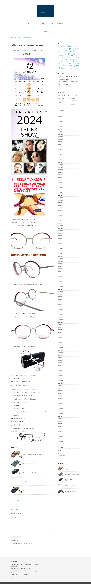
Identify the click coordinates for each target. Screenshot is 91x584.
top (28, 23)
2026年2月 (60, 129)
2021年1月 (60, 284)
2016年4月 (60, 428)
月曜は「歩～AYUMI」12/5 (63, 95)
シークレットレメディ (72, 53)
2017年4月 (60, 398)
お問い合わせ (60, 23)
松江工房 (63, 68)
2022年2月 (60, 251)
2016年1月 (60, 436)
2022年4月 (60, 246)
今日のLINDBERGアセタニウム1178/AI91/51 (33, 472)
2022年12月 (60, 225)
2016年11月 (60, 411)
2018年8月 (60, 357)
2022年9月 (60, 233)
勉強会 (72, 66)
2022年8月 (60, 235)
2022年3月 (60, 248)
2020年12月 (60, 286)
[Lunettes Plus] (45, 5)
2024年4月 (60, 185)
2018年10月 (60, 352)
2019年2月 (60, 342)
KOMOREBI (63, 46)
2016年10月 (60, 413)
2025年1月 (60, 162)
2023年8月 (60, 205)
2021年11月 (60, 258)
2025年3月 (60, 157)
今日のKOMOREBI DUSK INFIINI (30, 463)
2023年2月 (60, 220)
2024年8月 (60, 174)
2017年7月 (60, 390)
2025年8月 (60, 144)
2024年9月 (60, 172)
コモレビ (63, 53)
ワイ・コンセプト (67, 63)
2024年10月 (60, 169)
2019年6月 (60, 332)
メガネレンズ (61, 61)
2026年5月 (60, 121)
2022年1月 (60, 253)
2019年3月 (60, 340)
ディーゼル (63, 57)
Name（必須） (15, 509)
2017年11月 (60, 380)
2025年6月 (60, 149)
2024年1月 (60, 192)
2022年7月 (60, 238)
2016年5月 (60, 426)
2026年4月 (60, 124)
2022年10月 (60, 230)
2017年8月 (60, 388)
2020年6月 (60, 301)
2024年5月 (60, 182)
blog (43, 23)
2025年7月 (60, 146)
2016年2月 (60, 434)
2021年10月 (60, 261)
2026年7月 (60, 116)
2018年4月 (60, 367)
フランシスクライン (73, 59)
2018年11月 (60, 350)
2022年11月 (60, 228)
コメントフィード (62, 455)
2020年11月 (60, 289)
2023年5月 (60, 213)
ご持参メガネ (71, 46)
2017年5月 (60, 395)
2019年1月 (60, 345)
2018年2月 (60, 373)
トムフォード (71, 57)
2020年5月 (60, 304)
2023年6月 (60, 210)
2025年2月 (60, 159)
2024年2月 (60, 190)
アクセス (51, 23)
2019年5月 (60, 334)
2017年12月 (60, 378)
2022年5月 (60, 243)
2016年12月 (60, 408)
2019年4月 (60, 337)
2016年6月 (60, 423)
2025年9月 (60, 141)
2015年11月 (60, 441)
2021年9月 (60, 263)
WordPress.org (61, 458)
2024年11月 (60, 167)
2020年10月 (60, 291)
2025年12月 (60, 134)
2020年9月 (60, 294)
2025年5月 (60, 152)
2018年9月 (60, 355)
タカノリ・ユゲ (69, 55)
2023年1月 (60, 223)
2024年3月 (60, 187)
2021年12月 (60, 256)
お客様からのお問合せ (63, 104)
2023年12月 (60, 195)
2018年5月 (60, 365)
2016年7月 (60, 421)
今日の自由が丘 (65, 66)
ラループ (66, 61)
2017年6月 (60, 393)
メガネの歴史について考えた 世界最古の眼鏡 (68, 100)
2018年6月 (60, 362)
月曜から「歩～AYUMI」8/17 (29, 481)
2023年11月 (60, 197)
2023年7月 (60, 207)
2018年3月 (60, 370)
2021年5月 (60, 273)
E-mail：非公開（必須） (17, 513)
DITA (59, 46)
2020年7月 (60, 299)
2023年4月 (60, 215)
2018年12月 (60, 347)
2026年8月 (60, 113)
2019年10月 (60, 322)
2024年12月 (60, 164)
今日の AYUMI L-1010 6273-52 (30, 490)
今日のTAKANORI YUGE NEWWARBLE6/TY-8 (33, 454)
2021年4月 (60, 276)
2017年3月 (60, 401)
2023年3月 (60, 218)
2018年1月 (60, 375)
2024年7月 (60, 177)
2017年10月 (60, 383)
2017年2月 (60, 403)
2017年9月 (60, 385)
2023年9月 (60, 202)
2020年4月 (60, 307)
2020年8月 (60, 296)
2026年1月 (60, 131)
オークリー (65, 51)
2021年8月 (60, 266)
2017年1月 (60, 406)
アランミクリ (65, 49)
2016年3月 (60, 431)
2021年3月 (60, 279)
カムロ (71, 51)
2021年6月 (60, 271)
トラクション (64, 59)
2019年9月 (60, 324)
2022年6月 (60, 240)
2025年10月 (60, 139)
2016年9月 (60, 416)
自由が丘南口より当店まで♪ (18, 431)
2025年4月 (60, 154)
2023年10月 (60, 200)
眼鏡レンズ (69, 68)
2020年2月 (60, 312)
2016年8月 (60, 418)
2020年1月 (60, 314)
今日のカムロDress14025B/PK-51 (22, 500)
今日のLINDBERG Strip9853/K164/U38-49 (23, 37)
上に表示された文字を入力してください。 (22, 543)
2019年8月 (60, 327)
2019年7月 (60, 329)
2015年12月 (60, 439)
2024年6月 (60, 180)
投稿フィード (61, 453)
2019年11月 (60, 319)
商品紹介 (36, 23)
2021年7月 (60, 268)
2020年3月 (60, 309)
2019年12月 (60, 317)
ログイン (60, 450)
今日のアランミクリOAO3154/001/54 (45, 500)
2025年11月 (60, 136)
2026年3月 (60, 126)
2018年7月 (60, 360)
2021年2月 (60, 281)
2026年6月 (60, 119)
